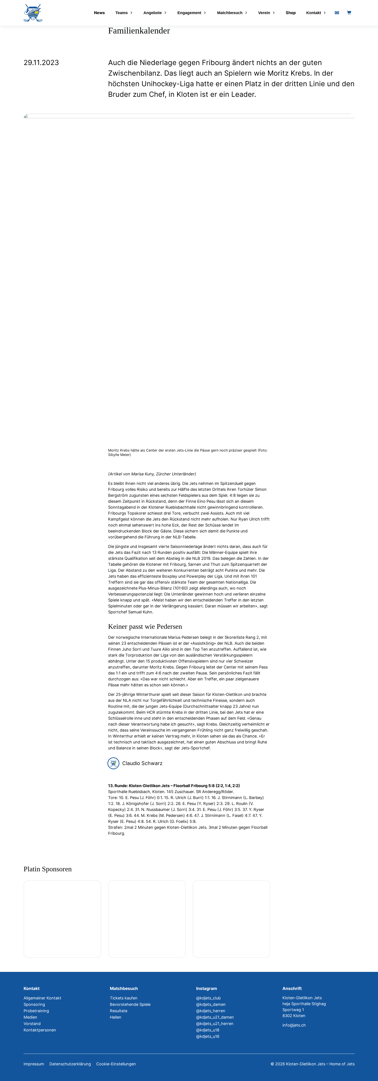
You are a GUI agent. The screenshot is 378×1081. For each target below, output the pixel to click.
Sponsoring (34, 1004)
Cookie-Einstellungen (116, 1064)
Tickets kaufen (123, 998)
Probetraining (36, 1010)
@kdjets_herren (210, 1010)
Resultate (118, 1010)
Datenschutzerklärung (70, 1064)
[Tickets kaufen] (337, 12)
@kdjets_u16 (207, 1036)
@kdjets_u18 (207, 1030)
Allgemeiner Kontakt (42, 998)
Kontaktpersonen (40, 1030)
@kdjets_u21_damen (215, 1017)
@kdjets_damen (211, 1004)
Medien (30, 1017)
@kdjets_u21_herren (214, 1023)
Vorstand (32, 1023)
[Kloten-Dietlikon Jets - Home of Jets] (33, 13)
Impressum (34, 1064)
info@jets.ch (294, 1025)
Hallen (115, 1017)
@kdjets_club (208, 998)
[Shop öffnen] (349, 12)
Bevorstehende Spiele (130, 1004)
